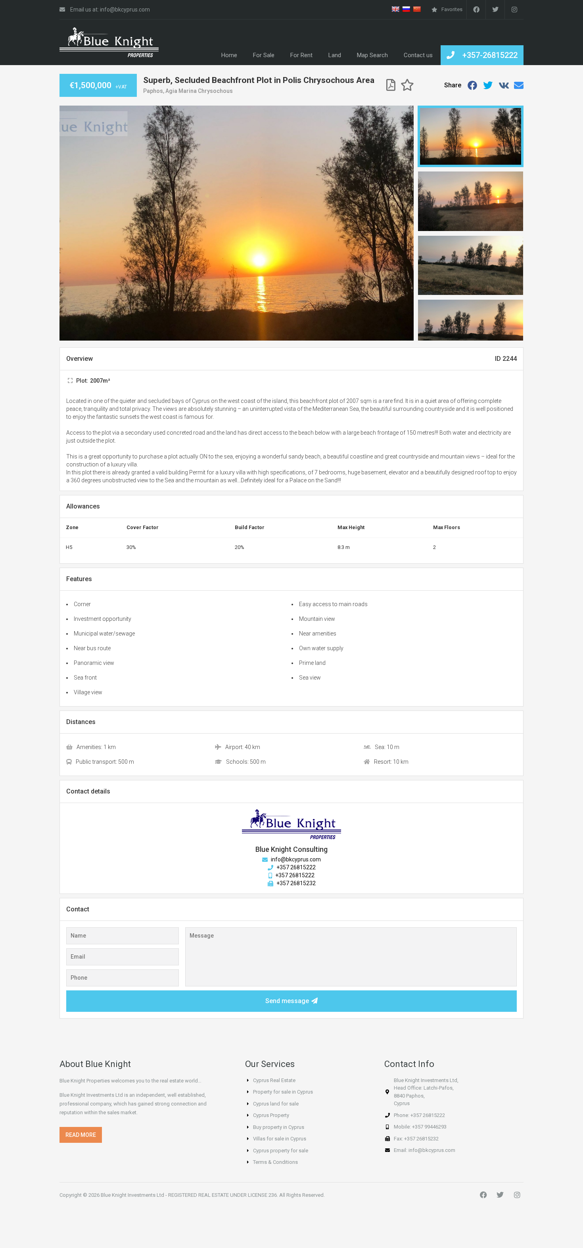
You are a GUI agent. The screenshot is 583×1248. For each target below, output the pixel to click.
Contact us (418, 55)
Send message (287, 1001)
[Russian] (406, 9)
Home (229, 55)
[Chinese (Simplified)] (417, 9)
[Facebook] (475, 9)
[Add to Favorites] (407, 85)
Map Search (372, 55)
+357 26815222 (295, 867)
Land (334, 55)
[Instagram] (517, 1194)
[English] (395, 9)
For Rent (301, 55)
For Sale (263, 55)
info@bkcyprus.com (295, 859)
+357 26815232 (295, 883)
